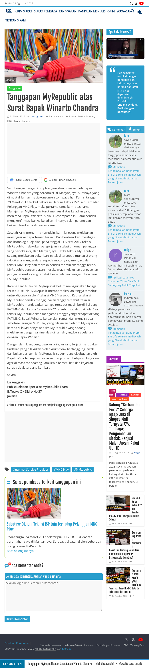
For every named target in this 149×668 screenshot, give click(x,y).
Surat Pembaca (45, 11)
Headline (122, 394)
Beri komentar (56, 116)
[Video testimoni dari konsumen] (125, 48)
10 (133, 561)
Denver (128, 294)
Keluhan (135, 394)
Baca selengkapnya (20, 551)
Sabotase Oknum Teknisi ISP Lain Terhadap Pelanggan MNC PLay (52, 526)
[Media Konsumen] (9, 11)
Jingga (137, 452)
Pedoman (89, 645)
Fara (126, 136)
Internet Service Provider (81, 116)
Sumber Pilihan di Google (62, 179)
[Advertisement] (53, 148)
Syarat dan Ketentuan (51, 645)
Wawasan (124, 11)
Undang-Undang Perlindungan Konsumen (127, 108)
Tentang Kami (15, 20)
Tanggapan (67, 11)
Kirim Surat (23, 11)
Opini (111, 11)
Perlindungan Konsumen (108, 645)
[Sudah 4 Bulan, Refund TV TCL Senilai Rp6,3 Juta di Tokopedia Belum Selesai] (118, 496)
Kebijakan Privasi (73, 645)
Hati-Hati (112, 392)
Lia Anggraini (36, 116)
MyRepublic (24, 120)
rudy (126, 250)
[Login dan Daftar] (139, 12)
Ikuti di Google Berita (26, 179)
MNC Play (12, 120)
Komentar (118, 129)
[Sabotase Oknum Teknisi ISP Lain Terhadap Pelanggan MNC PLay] (34, 490)
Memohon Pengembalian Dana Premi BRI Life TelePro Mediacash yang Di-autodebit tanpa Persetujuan (124, 174)
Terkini (137, 129)
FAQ (126, 645)
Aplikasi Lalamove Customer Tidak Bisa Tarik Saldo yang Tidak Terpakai (124, 281)
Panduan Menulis (92, 11)
